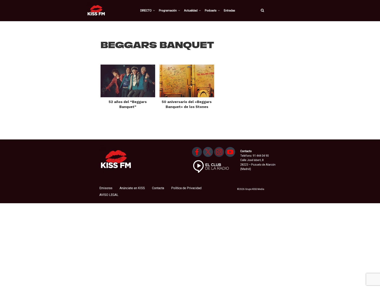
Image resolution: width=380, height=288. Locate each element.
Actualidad (191, 10)
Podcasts (211, 10)
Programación (168, 10)
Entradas (229, 10)
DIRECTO (146, 10)
